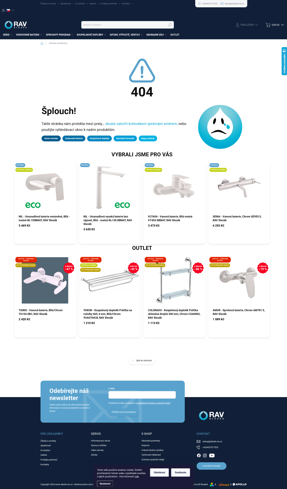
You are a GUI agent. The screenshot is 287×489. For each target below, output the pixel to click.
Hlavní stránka (51, 138)
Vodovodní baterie (74, 138)
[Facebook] (199, 455)
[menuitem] (8, 34)
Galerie (92, 3)
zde (137, 476)
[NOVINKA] (109, 188)
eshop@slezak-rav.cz (212, 441)
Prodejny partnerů (108, 3)
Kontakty (126, 3)
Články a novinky (48, 3)
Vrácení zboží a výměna (152, 450)
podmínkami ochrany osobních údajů (153, 403)
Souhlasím (180, 472)
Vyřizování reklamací (151, 455)
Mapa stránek (147, 138)
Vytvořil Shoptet (200, 484)
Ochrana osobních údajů (153, 459)
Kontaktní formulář (125, 138)
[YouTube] (212, 455)
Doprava (145, 445)
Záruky (94, 455)
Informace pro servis (100, 441)
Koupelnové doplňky (99, 138)
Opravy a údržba (98, 445)
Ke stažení (80, 3)
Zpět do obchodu (144, 360)
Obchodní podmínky (151, 441)
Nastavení (105, 483)
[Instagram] (205, 455)
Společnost (66, 3)
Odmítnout (159, 472)
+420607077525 (210, 447)
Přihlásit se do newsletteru (124, 412)
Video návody (97, 450)
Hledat (170, 25)
